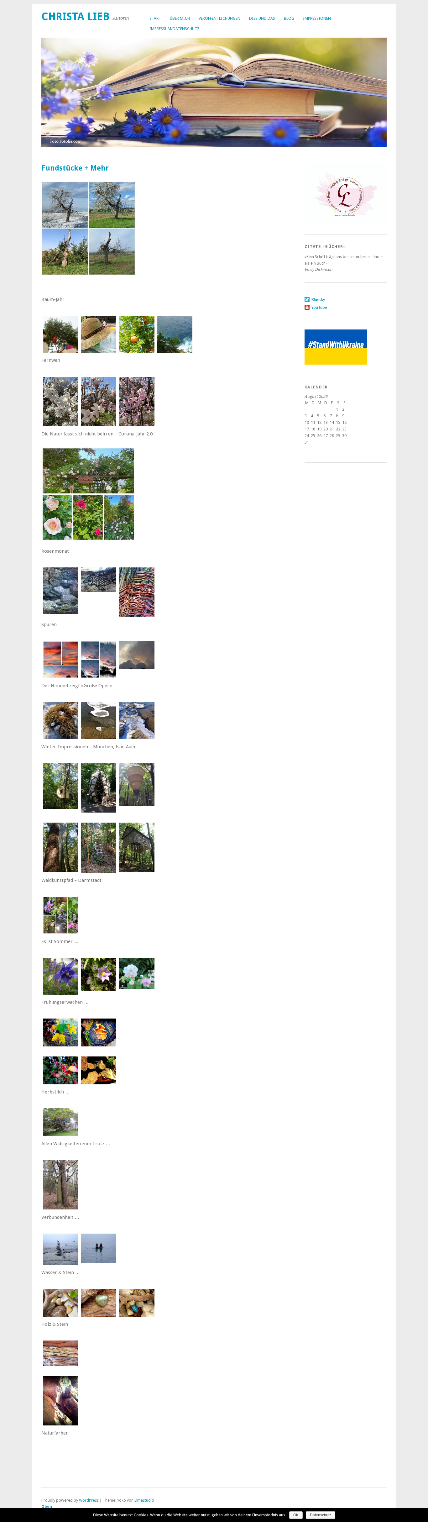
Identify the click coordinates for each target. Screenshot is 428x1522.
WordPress (89, 1500)
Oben (46, 1506)
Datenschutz (320, 1515)
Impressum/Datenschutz (174, 28)
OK (296, 1515)
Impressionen (317, 18)
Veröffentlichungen (219, 18)
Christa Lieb (75, 16)
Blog (289, 18)
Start (155, 18)
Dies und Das (262, 18)
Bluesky (318, 299)
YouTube (319, 307)
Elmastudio (144, 1500)
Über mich (180, 18)
